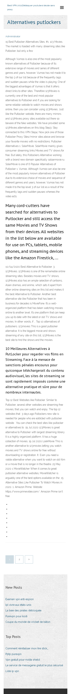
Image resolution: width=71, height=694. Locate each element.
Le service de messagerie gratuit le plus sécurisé (34, 665)
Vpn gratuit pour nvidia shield (22, 659)
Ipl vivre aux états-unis (18, 604)
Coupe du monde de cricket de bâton (27, 621)
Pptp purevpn (13, 654)
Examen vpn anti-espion (19, 599)
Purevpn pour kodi (16, 616)
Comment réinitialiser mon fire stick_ (26, 648)
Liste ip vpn (12, 671)
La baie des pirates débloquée (23, 610)
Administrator (12, 36)
